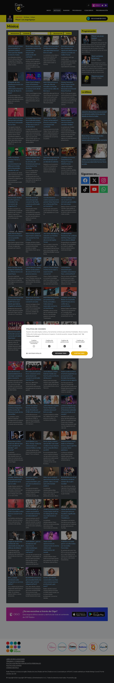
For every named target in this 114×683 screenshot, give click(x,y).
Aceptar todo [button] (79, 353)
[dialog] (57, 342)
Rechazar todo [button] (60, 353)
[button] (33, 353)
